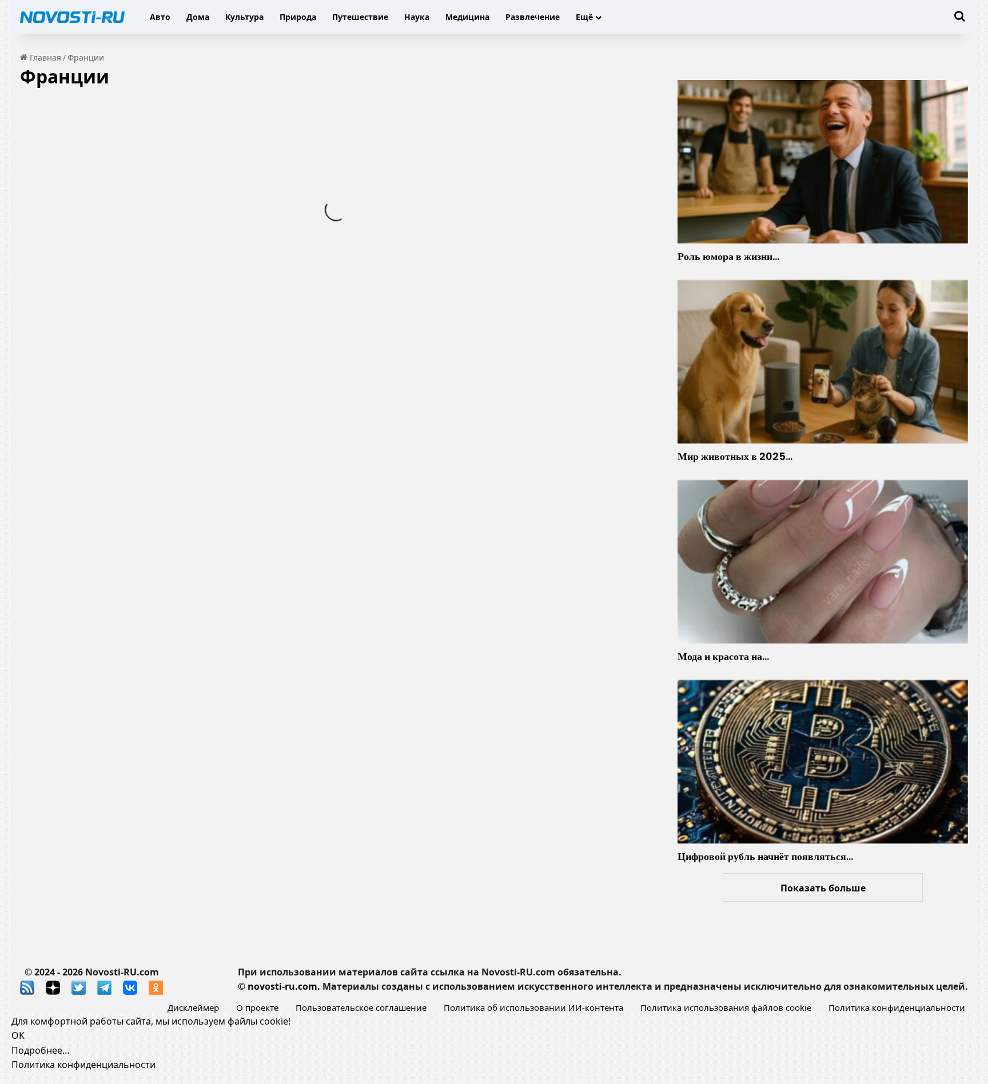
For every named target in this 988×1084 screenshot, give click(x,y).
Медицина (467, 16)
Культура (244, 16)
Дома (197, 16)
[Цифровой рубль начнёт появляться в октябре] (823, 761)
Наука (416, 16)
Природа (298, 16)
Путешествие (360, 16)
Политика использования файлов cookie (725, 1007)
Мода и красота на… (723, 656)
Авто (160, 16)
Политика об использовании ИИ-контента (533, 1007)
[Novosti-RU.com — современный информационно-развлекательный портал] (72, 17)
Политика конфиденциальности (896, 1007)
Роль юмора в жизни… (728, 256)
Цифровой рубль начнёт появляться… (765, 856)
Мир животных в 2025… (735, 456)
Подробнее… (40, 1050)
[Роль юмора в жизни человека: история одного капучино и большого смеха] (823, 161)
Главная (44, 57)
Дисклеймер (193, 1007)
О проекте (257, 1007)
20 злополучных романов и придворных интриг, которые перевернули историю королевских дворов (165, 565)
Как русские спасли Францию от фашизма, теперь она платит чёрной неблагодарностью (171, 205)
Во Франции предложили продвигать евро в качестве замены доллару (497, 291)
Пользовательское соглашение (361, 1007)
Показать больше (823, 888)
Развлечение (532, 16)
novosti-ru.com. (284, 986)
